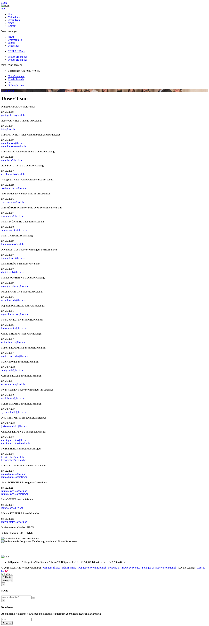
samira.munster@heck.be (14, 230)
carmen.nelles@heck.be (13, 384)
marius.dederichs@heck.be (15, 356)
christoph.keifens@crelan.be (16, 443)
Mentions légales (51, 567)
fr (2, 8)
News (11, 22)
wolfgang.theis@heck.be (14, 188)
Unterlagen (13, 45)
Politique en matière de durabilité (159, 567)
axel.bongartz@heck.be (13, 174)
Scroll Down (8, 90)
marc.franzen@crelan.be (13, 146)
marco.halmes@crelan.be (14, 477)
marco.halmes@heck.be (13, 474)
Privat (11, 37)
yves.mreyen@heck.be (13, 202)
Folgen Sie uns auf (18, 56)
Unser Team (14, 20)
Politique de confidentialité (92, 567)
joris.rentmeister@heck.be (14, 426)
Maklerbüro (14, 17)
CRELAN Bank (16, 51)
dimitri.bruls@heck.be (12, 272)
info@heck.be (8, 129)
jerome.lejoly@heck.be (13, 258)
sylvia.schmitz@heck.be (13, 412)
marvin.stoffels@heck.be (14, 521)
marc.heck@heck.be (11, 160)
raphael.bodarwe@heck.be (15, 314)
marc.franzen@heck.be (13, 143)
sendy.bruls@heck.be (12, 370)
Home (11, 14)
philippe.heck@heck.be (13, 115)
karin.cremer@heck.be (13, 244)
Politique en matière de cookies (124, 567)
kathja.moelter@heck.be (13, 328)
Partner (11, 42)
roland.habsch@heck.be (13, 300)
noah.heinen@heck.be (12, 398)
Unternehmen (15, 39)
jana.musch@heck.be (12, 216)
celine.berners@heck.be (13, 342)
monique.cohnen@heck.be (15, 286)
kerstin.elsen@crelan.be (13, 460)
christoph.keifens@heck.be (15, 440)
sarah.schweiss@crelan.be (14, 493)
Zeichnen (7, 623)
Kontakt (12, 25)
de (4, 8)
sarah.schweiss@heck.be (14, 491)
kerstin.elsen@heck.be (12, 457)
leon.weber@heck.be (12, 507)
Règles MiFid (69, 567)
